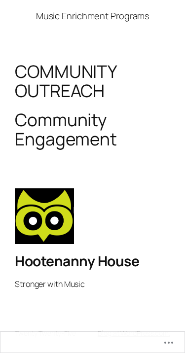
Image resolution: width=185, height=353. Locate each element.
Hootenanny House (77, 260)
